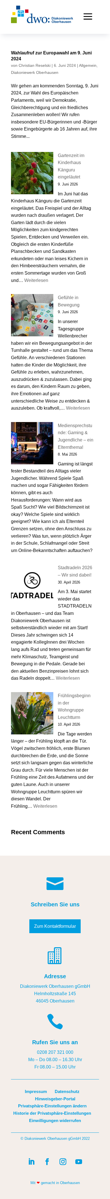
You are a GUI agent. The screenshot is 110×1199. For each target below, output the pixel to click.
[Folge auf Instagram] (63, 1162)
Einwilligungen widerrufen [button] (55, 1120)
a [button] (88, 17)
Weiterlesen (36, 280)
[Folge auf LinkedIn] (31, 1162)
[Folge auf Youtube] (78, 1162)
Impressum (36, 1091)
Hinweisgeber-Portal (55, 1098)
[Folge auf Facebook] (47, 1162)
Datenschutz (67, 1091)
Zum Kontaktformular (55, 926)
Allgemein (87, 65)
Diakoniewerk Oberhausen (34, 72)
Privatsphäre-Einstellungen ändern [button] (52, 1105)
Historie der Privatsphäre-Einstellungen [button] (52, 1113)
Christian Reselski (34, 65)
